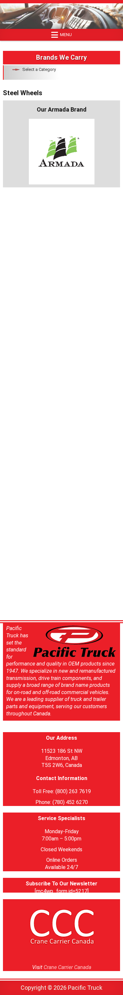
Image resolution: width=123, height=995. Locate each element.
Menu (66, 34)
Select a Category (39, 69)
